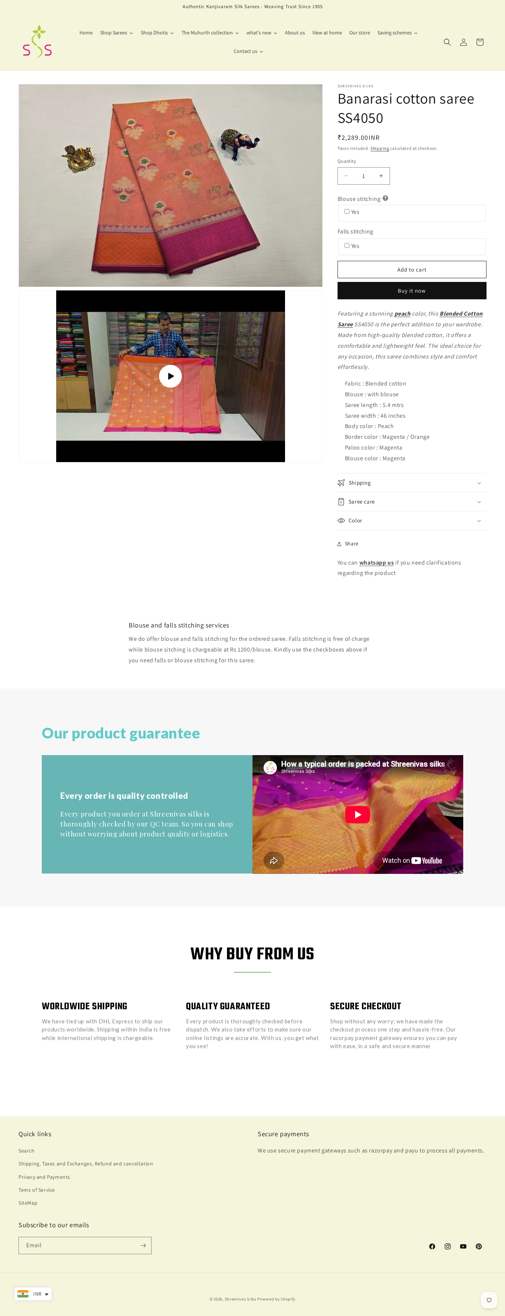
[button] (447, 42)
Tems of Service (36, 1190)
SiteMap (27, 1202)
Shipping (379, 148)
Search (26, 1150)
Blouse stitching (359, 199)
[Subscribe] (143, 1245)
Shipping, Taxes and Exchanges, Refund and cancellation (85, 1163)
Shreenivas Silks (241, 1299)
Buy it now (412, 290)
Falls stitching (355, 231)
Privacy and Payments (44, 1177)
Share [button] (352, 543)
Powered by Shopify (276, 1299)
